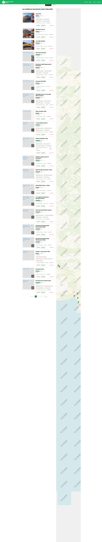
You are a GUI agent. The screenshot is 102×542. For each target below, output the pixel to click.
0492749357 (52, 104)
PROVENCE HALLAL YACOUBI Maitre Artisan (43, 95)
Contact (98, 2)
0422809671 (48, 219)
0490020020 (51, 34)
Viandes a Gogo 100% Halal (43, 251)
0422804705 (49, 289)
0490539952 (38, 150)
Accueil (86, 2)
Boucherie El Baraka (41, 52)
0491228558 (51, 74)
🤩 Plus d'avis (48, 4)
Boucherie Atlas (40, 269)
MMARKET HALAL (40, 29)
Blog (94, 2)
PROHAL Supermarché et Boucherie (42, 157)
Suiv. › (46, 296)
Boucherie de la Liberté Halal (43, 280)
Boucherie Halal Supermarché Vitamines (43, 65)
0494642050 (49, 116)
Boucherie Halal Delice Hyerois (44, 210)
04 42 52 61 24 (38, 87)
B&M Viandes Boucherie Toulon (44, 170)
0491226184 (50, 232)
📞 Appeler (43, 25)
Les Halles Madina (40, 41)
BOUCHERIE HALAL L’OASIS (43, 185)
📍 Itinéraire (38, 25)
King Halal (38, 14)
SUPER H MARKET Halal (42, 138)
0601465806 (52, 203)
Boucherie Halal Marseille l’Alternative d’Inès (42, 226)
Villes (90, 2)
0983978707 (51, 262)
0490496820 (49, 163)
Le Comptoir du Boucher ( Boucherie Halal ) (42, 197)
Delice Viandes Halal (41, 111)
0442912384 (50, 46)
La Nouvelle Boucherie (41, 123)
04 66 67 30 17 (49, 190)
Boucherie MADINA (41, 81)
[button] (78, 298)
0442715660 (51, 57)
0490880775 (48, 274)
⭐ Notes (53, 4)
